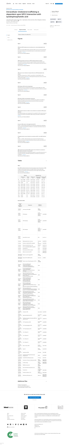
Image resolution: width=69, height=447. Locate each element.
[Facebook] (26, 424)
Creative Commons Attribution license (53, 433)
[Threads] (23, 424)
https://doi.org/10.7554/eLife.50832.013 (24, 386)
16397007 (39, 360)
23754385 (39, 261)
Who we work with (10, 415)
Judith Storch (15, 21)
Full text (15, 29)
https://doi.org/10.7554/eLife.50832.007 (24, 91)
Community (29, 3)
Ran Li (21, 20)
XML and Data (23, 419)
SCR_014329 (46, 376)
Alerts (51, 3)
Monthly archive (24, 415)
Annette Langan (16, 20)
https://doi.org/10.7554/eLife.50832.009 (24, 116)
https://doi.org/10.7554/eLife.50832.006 (24, 172)
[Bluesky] (8, 424)
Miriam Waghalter (38, 20)
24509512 (39, 365)
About (33, 3)
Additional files (9, 39)
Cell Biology (21, 9)
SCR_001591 (46, 363)
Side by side (36, 29)
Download (54, 19)
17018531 (39, 209)
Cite (60, 19)
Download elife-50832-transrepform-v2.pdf (24, 387)
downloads (57, 25)
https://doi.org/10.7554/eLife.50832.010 (24, 129)
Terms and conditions (10, 419)
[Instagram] (18, 424)
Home (16, 3)
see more (24, 52)
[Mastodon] (15, 424)
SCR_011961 (46, 360)
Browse (20, 3)
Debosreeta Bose (31, 20)
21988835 (39, 363)
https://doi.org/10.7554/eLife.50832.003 (24, 53)
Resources (22, 418)
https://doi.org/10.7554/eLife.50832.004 (24, 65)
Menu (13, 3)
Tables (8, 37)
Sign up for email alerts (34, 397)
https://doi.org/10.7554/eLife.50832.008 (24, 103)
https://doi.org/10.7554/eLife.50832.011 (24, 142)
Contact (8, 418)
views (52, 25)
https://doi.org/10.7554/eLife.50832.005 (24, 79)
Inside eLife (23, 414)
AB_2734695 (46, 252)
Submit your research (59, 3)
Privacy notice (34, 399)
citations (52, 26)
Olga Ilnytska (25, 20)
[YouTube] (21, 424)
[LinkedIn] (10, 424)
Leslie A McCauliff (9, 20)
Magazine (24, 3)
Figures (22, 29)
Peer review (30, 29)
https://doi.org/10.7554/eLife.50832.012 (24, 155)
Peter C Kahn (10, 21)
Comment (60, 22)
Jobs (7, 414)
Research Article (9, 8)
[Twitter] (13, 424)
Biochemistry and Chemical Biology (12, 9)
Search (47, 3)
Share (53, 22)
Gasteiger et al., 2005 (40, 370)
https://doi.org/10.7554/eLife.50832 (17, 25)
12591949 (39, 255)
